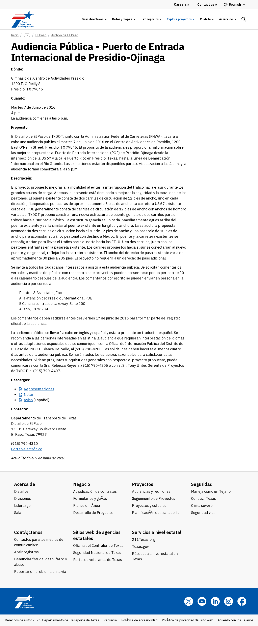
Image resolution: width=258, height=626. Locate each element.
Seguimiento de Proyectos (153, 498)
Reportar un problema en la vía (40, 571)
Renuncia (110, 620)
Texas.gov (140, 546)
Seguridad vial (202, 512)
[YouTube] (202, 601)
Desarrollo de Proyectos (93, 512)
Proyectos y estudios (149, 505)
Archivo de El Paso (64, 35)
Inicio (15, 35)
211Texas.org (143, 539)
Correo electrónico (26, 449)
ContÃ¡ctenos (28, 532)
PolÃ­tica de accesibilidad (139, 620)
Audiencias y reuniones (151, 491)
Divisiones (22, 498)
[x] (188, 601)
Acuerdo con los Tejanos (235, 620)
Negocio (81, 484)
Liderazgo (22, 505)
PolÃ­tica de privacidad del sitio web (187, 620)
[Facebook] (241, 601)
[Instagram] (228, 601)
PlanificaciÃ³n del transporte (156, 512)
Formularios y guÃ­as (90, 498)
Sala (17, 512)
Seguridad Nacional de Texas (97, 552)
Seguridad (202, 484)
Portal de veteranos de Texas (97, 559)
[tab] (94, 19)
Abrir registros (26, 552)
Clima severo (201, 505)
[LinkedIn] (215, 601)
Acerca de (24, 484)
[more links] (27, 35)
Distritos (21, 491)
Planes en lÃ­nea (86, 505)
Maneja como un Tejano (211, 491)
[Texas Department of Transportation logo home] (22, 19)
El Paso (40, 35)
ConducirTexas (203, 498)
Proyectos (142, 484)
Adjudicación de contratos (95, 491)
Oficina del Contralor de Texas (98, 545)
